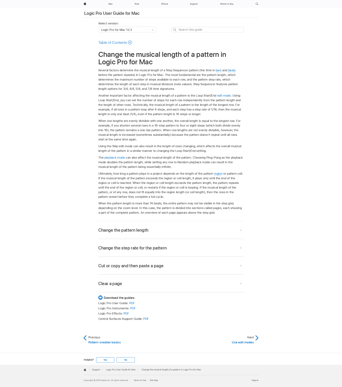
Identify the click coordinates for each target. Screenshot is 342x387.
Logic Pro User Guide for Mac (111, 13)
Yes (105, 360)
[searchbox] (207, 29)
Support (96, 369)
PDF (132, 303)
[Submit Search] (175, 30)
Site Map (154, 380)
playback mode (114, 157)
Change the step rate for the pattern (132, 248)
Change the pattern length (123, 230)
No (125, 360)
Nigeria (255, 380)
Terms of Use (140, 380)
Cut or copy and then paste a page (131, 265)
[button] (257, 4)
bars (219, 70)
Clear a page (110, 283)
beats (232, 70)
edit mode (224, 95)
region (218, 173)
